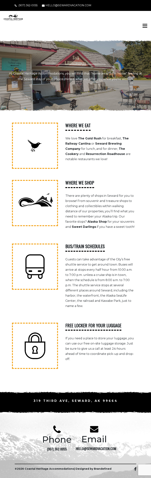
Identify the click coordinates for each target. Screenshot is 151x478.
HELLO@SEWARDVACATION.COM (68, 5)
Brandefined (102, 468)
